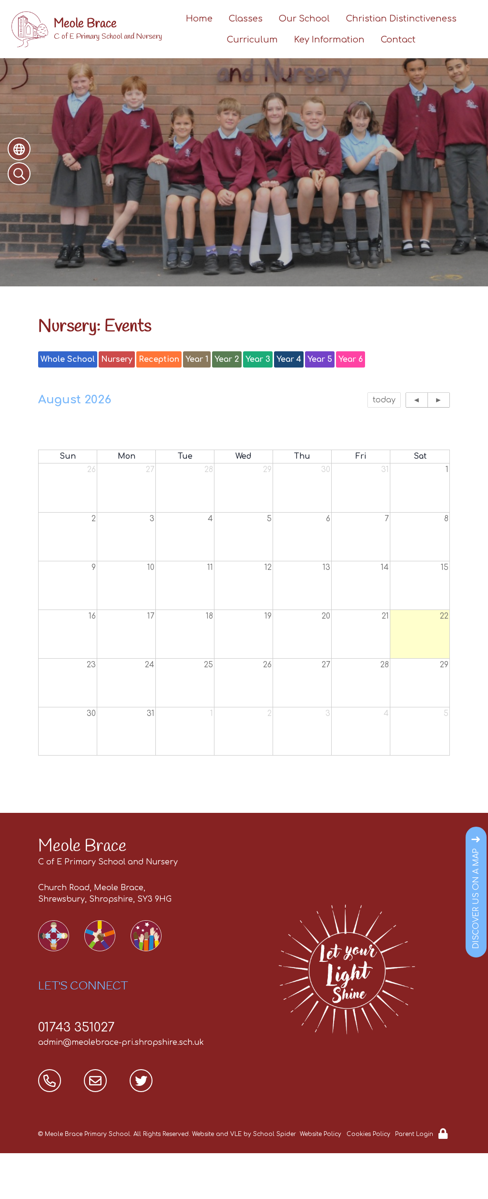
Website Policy (320, 1134)
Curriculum (252, 39)
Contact (398, 39)
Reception (159, 359)
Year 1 (196, 359)
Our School (304, 18)
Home (199, 18)
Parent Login (414, 1134)
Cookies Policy (368, 1134)
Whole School (68, 359)
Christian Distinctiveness (401, 18)
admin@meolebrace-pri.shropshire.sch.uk (121, 1042)
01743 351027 (76, 1027)
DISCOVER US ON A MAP (476, 898)
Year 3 (257, 359)
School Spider (274, 1134)
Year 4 (288, 359)
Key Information (329, 39)
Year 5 (319, 359)
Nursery (116, 359)
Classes (246, 18)
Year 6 (350, 359)
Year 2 (226, 359)
